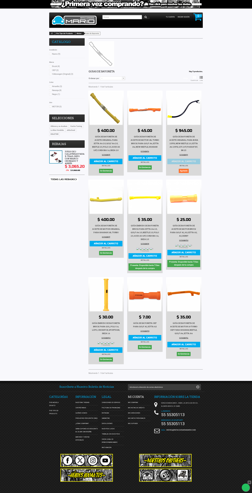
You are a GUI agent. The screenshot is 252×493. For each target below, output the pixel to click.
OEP (55, 70)
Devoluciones (107, 423)
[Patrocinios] (165, 475)
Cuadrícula (194, 80)
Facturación (106, 447)
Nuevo (56, 54)
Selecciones (63, 118)
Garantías (106, 418)
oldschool (71, 130)
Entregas (105, 413)
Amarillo (57, 86)
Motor (79, 33)
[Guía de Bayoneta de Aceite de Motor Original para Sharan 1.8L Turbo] (106, 197)
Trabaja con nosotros (111, 434)
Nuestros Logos (108, 429)
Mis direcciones (134, 413)
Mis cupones (133, 423)
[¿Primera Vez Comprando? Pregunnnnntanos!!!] (126, 4)
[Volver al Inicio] (51, 33)
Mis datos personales (136, 418)
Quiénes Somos (81, 413)
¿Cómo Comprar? (82, 423)
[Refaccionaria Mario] (75, 20)
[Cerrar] (249, 482)
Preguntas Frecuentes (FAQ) (86, 418)
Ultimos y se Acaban (59, 126)
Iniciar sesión (184, 17)
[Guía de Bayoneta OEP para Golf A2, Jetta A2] (145, 295)
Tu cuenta (170, 17)
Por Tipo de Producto (64, 33)
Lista (201, 80)
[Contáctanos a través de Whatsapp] (246, 487)
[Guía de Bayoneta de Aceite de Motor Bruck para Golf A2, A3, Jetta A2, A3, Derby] (183, 197)
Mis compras (133, 402)
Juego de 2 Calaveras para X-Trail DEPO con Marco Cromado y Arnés (75, 157)
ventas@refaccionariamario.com (181, 430)
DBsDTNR (54, 134)
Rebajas (59, 144)
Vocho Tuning (76, 126)
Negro (56, 94)
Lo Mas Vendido (57, 130)
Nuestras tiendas (82, 402)
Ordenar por (94, 78)
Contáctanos (80, 408)
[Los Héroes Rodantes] (86, 475)
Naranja (56, 90)
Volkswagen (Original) (62, 74)
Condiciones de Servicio (111, 402)
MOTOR (57, 107)
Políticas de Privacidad (111, 408)
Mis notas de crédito (136, 408)
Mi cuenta (136, 396)
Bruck (56, 66)
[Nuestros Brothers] (165, 460)
